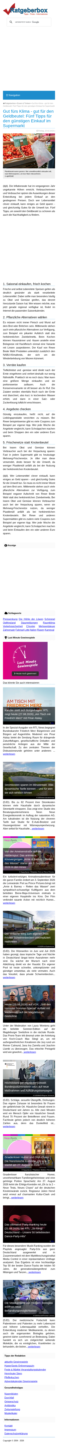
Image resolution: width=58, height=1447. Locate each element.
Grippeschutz (11, 1401)
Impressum (10, 1429)
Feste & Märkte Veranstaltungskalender (25, 1369)
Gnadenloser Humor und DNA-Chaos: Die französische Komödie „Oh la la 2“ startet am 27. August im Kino (27, 1161)
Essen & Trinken (23, 103)
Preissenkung (10, 619)
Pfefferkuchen (11, 1377)
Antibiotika (10, 1405)
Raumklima (49, 622)
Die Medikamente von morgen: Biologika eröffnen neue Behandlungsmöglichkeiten (29, 1306)
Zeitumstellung (12, 1409)
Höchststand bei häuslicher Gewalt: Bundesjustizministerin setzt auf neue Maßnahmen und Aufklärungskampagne (28, 1086)
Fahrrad (19, 630)
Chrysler (30, 626)
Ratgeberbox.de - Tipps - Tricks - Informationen (25, 9)
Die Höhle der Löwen (31, 619)
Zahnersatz (9, 630)
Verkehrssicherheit (13, 626)
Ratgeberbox (10, 103)
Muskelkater (10, 1413)
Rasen (40, 630)
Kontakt (8, 1425)
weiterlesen (9, 754)
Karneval (49, 630)
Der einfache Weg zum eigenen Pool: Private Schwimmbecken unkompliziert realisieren (27, 937)
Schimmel (49, 619)
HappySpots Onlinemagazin (19, 1365)
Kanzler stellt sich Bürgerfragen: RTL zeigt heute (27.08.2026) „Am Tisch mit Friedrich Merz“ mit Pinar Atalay (28, 714)
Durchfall (9, 1397)
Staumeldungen (29, 622)
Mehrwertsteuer (47, 626)
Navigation (13, 95)
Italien (33, 630)
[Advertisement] (29, 60)
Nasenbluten (11, 1394)
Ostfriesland (9, 622)
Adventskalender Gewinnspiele (20, 1381)
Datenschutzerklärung (16, 1433)
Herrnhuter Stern (13, 1373)
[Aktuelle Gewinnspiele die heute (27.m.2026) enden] (25, 678)
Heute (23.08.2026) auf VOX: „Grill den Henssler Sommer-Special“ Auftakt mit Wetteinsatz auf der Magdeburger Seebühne (28, 1010)
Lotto (27, 630)
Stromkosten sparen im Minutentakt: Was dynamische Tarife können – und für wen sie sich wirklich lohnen (29, 788)
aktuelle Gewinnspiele (16, 1362)
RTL (52, 723)
